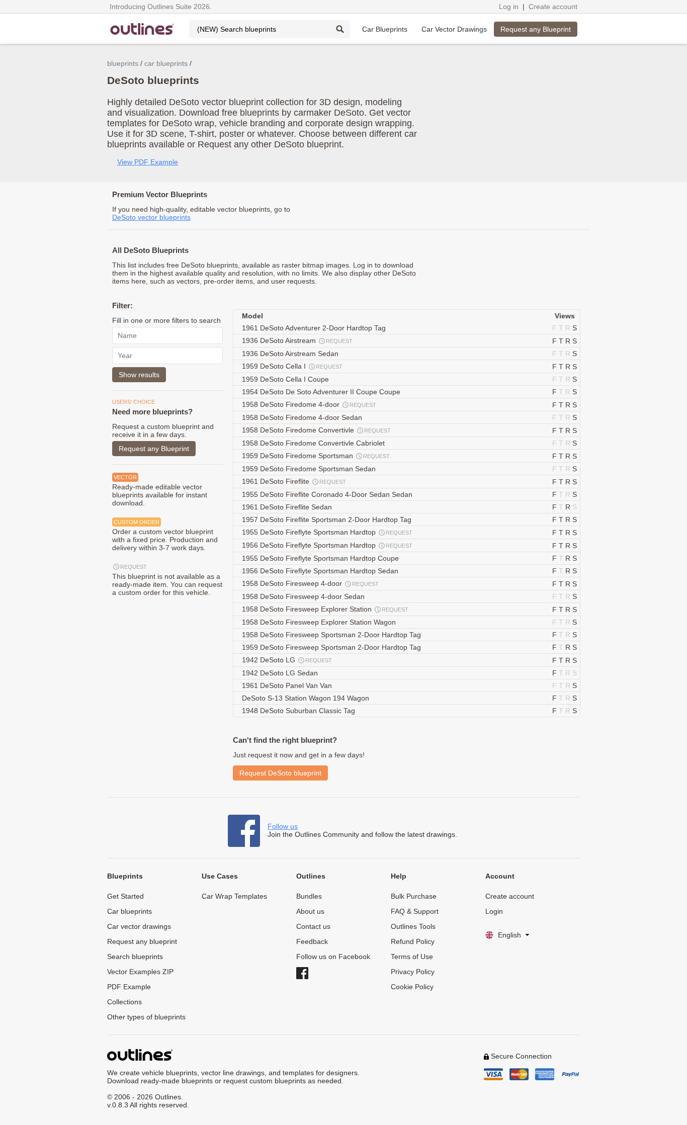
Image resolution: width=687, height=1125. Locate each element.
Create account (553, 7)
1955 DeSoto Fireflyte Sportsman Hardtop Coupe (321, 558)
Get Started (125, 896)
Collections (124, 1002)
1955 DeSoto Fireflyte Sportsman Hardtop (327, 532)
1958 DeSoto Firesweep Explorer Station (325, 609)
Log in (509, 7)
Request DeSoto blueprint (280, 773)
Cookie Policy (412, 987)
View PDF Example (147, 162)
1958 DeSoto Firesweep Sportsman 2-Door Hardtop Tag (332, 635)
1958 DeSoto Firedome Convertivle (316, 430)
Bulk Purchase (414, 896)
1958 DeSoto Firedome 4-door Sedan (303, 417)
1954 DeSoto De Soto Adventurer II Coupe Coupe (322, 392)
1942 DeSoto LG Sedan (281, 673)
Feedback (312, 941)
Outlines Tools (413, 926)
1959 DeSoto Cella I (292, 366)
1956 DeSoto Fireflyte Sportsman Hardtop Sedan (321, 571)
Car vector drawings (139, 926)
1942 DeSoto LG (287, 660)
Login (494, 911)
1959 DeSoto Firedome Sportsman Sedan (310, 469)
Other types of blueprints (146, 1017)
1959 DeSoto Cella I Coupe (286, 379)
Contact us (313, 926)
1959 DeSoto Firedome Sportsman (316, 456)
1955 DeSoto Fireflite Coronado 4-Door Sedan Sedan (328, 494)
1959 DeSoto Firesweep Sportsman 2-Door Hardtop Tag (332, 647)
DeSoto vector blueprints (151, 217)
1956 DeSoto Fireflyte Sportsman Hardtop (327, 545)
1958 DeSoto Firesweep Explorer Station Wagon (320, 622)
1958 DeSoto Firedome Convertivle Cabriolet (314, 443)
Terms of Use (412, 957)
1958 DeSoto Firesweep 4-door (310, 583)
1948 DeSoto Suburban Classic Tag (299, 711)
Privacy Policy (413, 972)
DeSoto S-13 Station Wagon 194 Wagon (306, 698)
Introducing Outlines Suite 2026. (161, 7)
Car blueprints (129, 911)
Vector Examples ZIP (140, 972)
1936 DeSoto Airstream (297, 340)
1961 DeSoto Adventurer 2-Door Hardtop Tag (315, 328)
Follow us (283, 826)
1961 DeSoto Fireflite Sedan (288, 507)
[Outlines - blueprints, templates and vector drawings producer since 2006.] (142, 29)
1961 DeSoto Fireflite (294, 481)
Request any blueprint (142, 941)
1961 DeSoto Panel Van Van (288, 685)
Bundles (309, 896)
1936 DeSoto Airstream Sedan (291, 354)
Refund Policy (413, 941)
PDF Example (129, 987)
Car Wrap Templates (234, 896)
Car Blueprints (384, 29)
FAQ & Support (415, 911)
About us (310, 911)
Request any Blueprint (535, 29)
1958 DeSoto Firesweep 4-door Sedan (304, 596)
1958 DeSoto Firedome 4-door (309, 404)
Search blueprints (135, 957)
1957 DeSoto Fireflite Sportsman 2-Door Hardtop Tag (327, 519)
